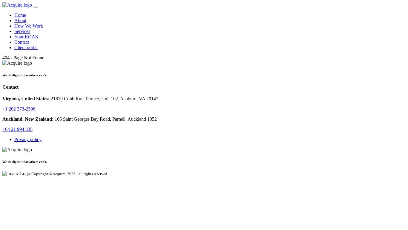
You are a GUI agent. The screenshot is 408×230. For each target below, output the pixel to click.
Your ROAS (26, 36)
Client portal (26, 47)
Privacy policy (28, 139)
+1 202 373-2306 (18, 108)
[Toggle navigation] (35, 6)
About (20, 20)
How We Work (28, 25)
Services (22, 31)
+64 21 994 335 (17, 129)
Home (20, 15)
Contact (21, 42)
